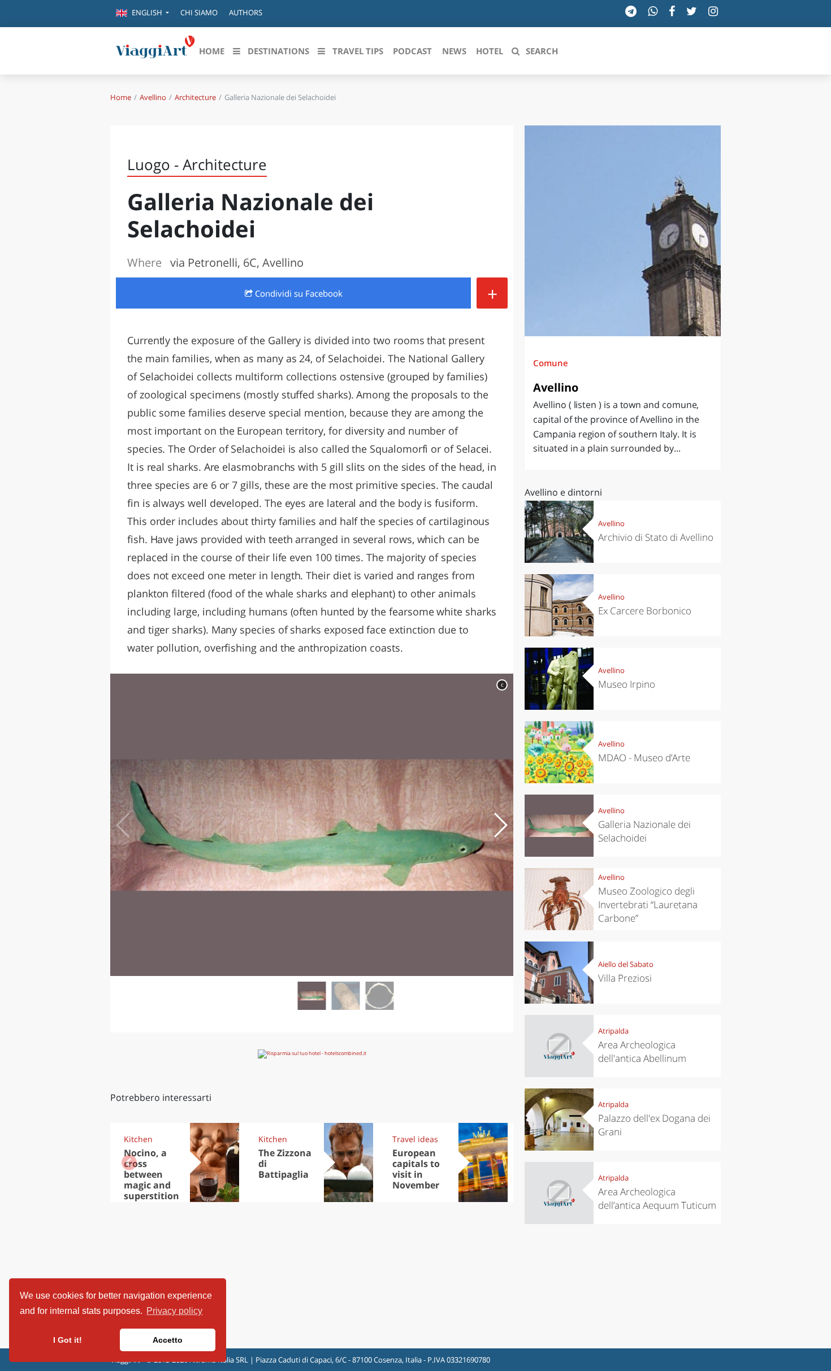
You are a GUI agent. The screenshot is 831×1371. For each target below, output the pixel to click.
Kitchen (138, 1139)
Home (120, 97)
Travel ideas (415, 1139)
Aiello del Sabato (625, 964)
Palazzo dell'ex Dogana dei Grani (654, 1125)
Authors (245, 12)
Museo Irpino (626, 684)
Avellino (153, 97)
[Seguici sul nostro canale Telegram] (630, 11)
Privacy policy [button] (174, 1311)
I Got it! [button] (67, 1339)
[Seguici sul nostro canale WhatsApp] (652, 11)
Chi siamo (199, 12)
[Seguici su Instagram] (713, 11)
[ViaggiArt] (155, 49)
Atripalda (613, 1031)
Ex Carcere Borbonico (644, 610)
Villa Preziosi (625, 977)
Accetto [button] (168, 1339)
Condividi (298, 293)
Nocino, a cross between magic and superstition (151, 1174)
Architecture (195, 97)
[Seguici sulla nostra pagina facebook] (672, 11)
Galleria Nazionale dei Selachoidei (644, 831)
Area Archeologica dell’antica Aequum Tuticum (657, 1198)
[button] (142, 13)
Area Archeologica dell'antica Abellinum (642, 1051)
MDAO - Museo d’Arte (644, 757)
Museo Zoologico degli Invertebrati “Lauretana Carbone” (648, 904)
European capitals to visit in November (416, 1169)
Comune (550, 362)
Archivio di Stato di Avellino (655, 537)
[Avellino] (623, 230)
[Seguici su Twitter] (691, 11)
